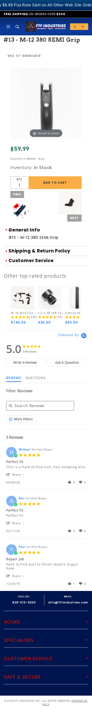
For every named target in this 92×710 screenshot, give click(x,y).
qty (19, 179)
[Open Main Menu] (8, 26)
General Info (24, 230)
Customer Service (31, 260)
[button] (16, 474)
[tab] (25, 362)
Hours (12, 622)
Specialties (18, 640)
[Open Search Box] (17, 26)
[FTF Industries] (46, 26)
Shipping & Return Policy (39, 251)
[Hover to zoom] (46, 103)
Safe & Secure (22, 677)
